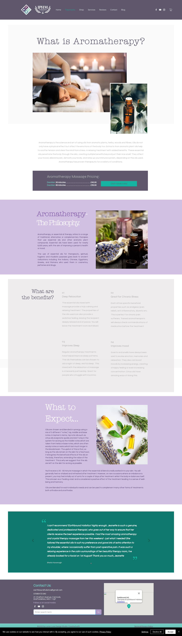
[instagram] (164, 9)
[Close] (178, 632)
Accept (170, 631)
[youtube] (160, 9)
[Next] (149, 540)
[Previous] (33, 540)
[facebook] (156, 9)
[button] (171, 9)
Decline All (157, 631)
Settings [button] (144, 631)
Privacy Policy (105, 631)
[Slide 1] (91, 563)
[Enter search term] (98, 612)
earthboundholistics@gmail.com (47, 590)
